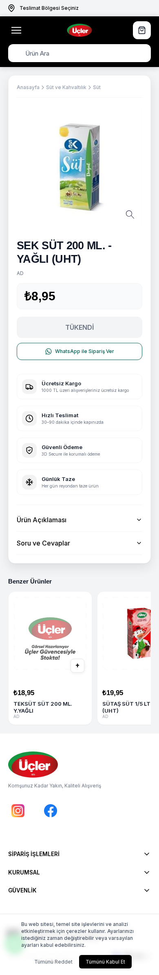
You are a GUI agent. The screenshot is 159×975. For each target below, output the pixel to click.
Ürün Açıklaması (41, 520)
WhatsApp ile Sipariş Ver (84, 351)
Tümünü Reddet (53, 962)
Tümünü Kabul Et (105, 962)
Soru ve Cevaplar (43, 543)
